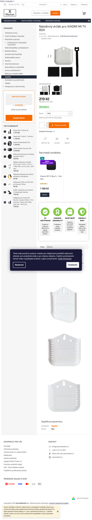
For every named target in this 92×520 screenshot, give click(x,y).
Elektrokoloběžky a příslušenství (17, 48)
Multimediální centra (12, 58)
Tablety (7, 83)
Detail (44, 195)
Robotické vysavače (12, 39)
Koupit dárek (19, 118)
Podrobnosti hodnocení (68, 36)
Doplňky (8, 77)
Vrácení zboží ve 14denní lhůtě (15, 452)
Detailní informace (45, 131)
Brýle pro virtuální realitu (14, 74)
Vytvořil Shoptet (82, 498)
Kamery (8, 61)
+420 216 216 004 (59, 450)
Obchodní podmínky (11, 449)
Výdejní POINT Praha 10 (13, 461)
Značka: (46, 39)
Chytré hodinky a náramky (14, 36)
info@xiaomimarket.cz (60, 447)
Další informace (65, 259)
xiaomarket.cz (57, 457)
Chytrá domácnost (12, 64)
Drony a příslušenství (12, 70)
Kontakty (43, 5)
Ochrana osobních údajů (13, 464)
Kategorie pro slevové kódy (15, 86)
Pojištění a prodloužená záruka (15, 470)
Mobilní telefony (11, 51)
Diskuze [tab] (50, 247)
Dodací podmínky (10, 458)
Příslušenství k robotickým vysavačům (17, 44)
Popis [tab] (42, 247)
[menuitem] (10, 21)
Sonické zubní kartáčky (13, 54)
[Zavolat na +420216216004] (13, 4)
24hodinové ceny (11, 33)
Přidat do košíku (60, 125)
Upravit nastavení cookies (59, 503)
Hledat (55, 13)
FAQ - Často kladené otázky (14, 467)
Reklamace (8, 455)
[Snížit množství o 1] (47, 126)
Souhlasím (72, 265)
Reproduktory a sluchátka (14, 67)
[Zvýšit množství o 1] (47, 123)
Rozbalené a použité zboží (14, 80)
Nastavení (19, 265)
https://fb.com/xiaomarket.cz (63, 454)
